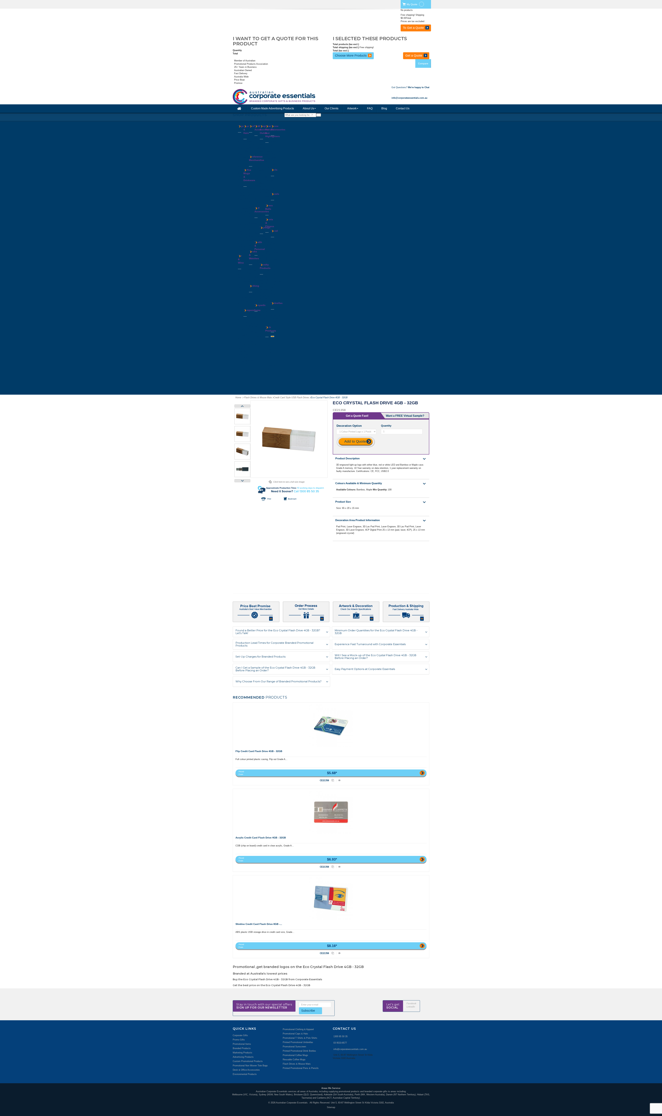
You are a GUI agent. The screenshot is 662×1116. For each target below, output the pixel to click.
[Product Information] (306, 611)
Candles (264, 154)
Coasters (242, 297)
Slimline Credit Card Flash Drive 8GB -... (258, 924)
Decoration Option (350, 425)
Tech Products (270, 329)
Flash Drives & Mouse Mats (297, 1064)
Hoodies (253, 304)
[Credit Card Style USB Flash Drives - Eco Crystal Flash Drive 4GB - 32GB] (242, 416)
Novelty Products (265, 266)
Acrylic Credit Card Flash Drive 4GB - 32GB (260, 837)
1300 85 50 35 (340, 1036)
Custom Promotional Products (248, 1061)
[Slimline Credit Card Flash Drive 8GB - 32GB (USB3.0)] (331, 898)
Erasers (258, 144)
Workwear (254, 326)
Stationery (259, 189)
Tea (251, 150)
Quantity (386, 425)
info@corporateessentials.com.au (350, 1049)
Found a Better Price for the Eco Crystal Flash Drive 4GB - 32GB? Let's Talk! (277, 632)
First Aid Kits (256, 267)
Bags (241, 126)
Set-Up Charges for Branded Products (260, 656)
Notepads (248, 350)
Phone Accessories (278, 128)
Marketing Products (242, 1052)
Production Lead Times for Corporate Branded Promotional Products (274, 644)
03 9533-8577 (340, 1042)
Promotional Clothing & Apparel (298, 1029)
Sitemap (331, 1107)
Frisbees (264, 280)
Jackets (253, 307)
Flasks (246, 237)
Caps (246, 145)
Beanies (247, 141)
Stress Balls (269, 207)
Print (269, 499)
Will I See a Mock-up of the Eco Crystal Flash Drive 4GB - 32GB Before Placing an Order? (375, 657)
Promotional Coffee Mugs (295, 1055)
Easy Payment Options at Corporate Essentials (365, 669)
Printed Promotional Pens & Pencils (301, 1068)
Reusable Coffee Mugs (294, 1059)
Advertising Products (243, 1057)
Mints (251, 147)
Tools (274, 169)
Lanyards (253, 210)
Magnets (264, 292)
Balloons (264, 276)
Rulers (257, 186)
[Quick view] (339, 780)
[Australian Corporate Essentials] (289, 96)
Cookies (253, 138)
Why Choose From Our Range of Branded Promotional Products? (278, 681)
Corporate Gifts (240, 1035)
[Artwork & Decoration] (356, 611)
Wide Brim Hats (245, 160)
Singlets (253, 317)
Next (242, 480)
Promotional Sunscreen (294, 1046)
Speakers (275, 144)
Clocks (257, 141)
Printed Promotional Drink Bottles (299, 1051)
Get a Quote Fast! (357, 415)
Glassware (248, 240)
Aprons (252, 294)
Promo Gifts (239, 1039)
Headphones (271, 365)
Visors (246, 154)
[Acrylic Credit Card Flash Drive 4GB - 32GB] (331, 812)
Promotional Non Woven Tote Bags (250, 1065)
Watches (253, 280)
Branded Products (242, 1048)
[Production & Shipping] (406, 611)
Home (238, 397)
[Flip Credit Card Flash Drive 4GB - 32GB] (331, 725)
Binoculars (265, 151)
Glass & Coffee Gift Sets (241, 306)
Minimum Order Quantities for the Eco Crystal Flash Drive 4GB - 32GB (376, 632)
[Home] (240, 108)
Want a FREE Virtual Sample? (405, 415)
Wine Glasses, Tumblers (242, 357)
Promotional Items (242, 1044)
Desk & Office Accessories (246, 1070)
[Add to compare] (333, 780)
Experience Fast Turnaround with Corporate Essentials (370, 644)
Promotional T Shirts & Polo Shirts (300, 1038)
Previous (242, 406)
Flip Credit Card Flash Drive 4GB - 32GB (258, 751)
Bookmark (292, 499)
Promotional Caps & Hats (295, 1033)
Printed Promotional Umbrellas (298, 1042)
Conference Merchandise (256, 158)
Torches (275, 188)
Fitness (263, 177)
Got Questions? (410, 87)
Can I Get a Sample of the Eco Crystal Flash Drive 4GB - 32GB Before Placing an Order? (275, 669)
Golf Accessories (261, 210)
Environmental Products (245, 1074)
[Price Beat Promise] (256, 611)
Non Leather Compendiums (250, 337)
